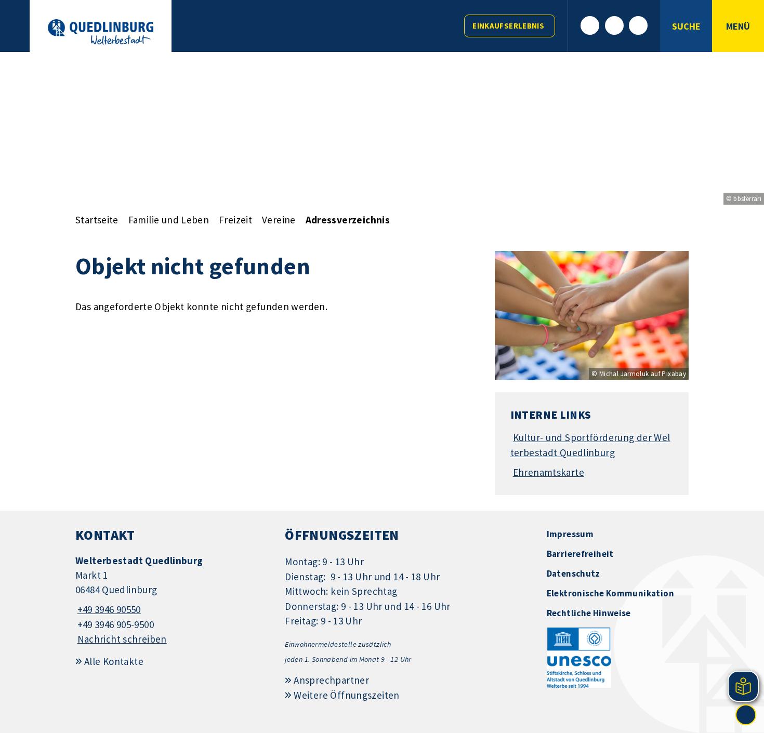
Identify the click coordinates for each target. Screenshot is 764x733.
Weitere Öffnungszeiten (346, 695)
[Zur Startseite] (101, 32)
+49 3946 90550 (108, 609)
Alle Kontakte (113, 661)
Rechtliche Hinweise (589, 613)
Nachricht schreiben (122, 639)
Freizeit (235, 220)
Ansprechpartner (331, 680)
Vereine (279, 220)
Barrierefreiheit (580, 553)
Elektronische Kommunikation (610, 593)
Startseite (96, 220)
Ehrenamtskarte (548, 472)
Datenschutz (573, 573)
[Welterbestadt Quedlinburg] (172, 600)
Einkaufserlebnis (508, 26)
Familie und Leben (168, 220)
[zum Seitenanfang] (745, 714)
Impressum (570, 534)
